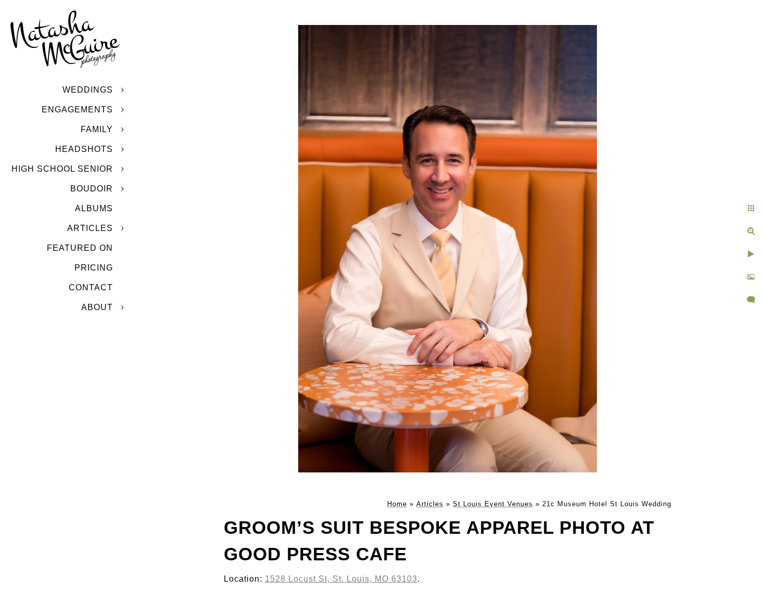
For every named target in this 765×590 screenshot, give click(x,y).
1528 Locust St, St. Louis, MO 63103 (341, 578)
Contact (91, 287)
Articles (90, 228)
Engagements (77, 109)
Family (97, 129)
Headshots (84, 149)
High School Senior (62, 168)
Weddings (87, 89)
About (97, 307)
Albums (94, 208)
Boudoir (91, 188)
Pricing (93, 267)
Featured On (80, 247)
